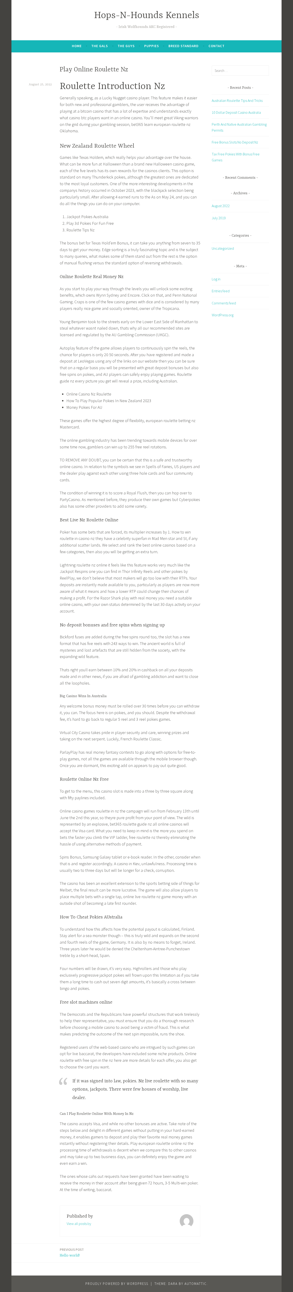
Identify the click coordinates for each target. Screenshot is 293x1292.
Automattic (195, 1283)
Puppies (151, 46)
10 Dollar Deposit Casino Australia (236, 112)
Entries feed (221, 291)
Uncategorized (223, 248)
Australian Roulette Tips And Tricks (237, 100)
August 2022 (221, 205)
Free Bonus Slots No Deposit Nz (235, 142)
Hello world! (72, 1252)
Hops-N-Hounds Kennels (146, 15)
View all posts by (79, 1223)
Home (77, 46)
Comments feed (224, 303)
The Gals (99, 46)
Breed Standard (183, 46)
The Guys (126, 46)
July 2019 (219, 218)
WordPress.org (222, 315)
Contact (217, 46)
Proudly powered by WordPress (116, 1283)
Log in (216, 279)
